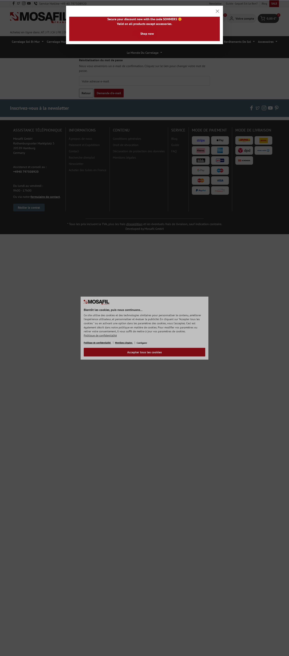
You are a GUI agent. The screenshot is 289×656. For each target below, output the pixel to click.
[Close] (217, 11)
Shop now (147, 34)
